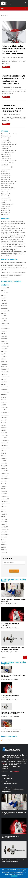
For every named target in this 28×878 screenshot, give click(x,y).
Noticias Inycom (7, 740)
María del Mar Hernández (7, 183)
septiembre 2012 (5, 504)
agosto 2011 (4, 537)
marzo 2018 (4, 361)
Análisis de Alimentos (20, 225)
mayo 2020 (3, 315)
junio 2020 (3, 313)
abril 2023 (3, 300)
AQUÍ (24, 872)
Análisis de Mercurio (14, 226)
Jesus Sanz (4, 165)
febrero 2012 (4, 521)
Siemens (10, 246)
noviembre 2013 (5, 473)
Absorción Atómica (9, 221)
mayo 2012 (3, 514)
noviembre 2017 (5, 371)
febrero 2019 (4, 338)
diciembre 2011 (5, 526)
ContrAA (23, 232)
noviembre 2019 (5, 323)
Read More (6, 66)
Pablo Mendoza (5, 193)
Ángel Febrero (4, 138)
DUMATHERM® (4, 236)
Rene (2, 202)
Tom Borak (3, 214)
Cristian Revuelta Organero (7, 150)
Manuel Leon (4, 179)
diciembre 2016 (5, 389)
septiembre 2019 (5, 328)
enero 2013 (4, 493)
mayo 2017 (3, 382)
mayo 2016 (3, 402)
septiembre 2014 (5, 448)
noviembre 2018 (5, 346)
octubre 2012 (4, 501)
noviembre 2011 (5, 529)
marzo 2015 (4, 432)
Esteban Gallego (5, 156)
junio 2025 (3, 290)
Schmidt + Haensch (4, 246)
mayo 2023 (3, 298)
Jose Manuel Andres (6, 167)
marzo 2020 (4, 318)
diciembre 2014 (5, 440)
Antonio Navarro (5, 142)
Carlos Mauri (4, 148)
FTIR (25, 236)
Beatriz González (5, 146)
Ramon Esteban (5, 200)
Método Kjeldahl (13, 241)
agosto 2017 (4, 379)
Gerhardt (4, 238)
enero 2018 (4, 366)
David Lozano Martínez (6, 152)
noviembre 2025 (5, 287)
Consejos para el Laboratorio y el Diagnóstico (11, 231)
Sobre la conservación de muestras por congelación (13, 600)
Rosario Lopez (4, 210)
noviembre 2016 (5, 392)
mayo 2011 (3, 544)
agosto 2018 (4, 351)
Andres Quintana (5, 136)
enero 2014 (4, 468)
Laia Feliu (3, 171)
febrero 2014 (4, 465)
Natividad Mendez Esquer (7, 187)
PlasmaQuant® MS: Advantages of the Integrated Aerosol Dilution (12, 648)
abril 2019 (3, 333)
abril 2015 (3, 430)
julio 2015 (3, 422)
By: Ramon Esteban (16, 87)
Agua (6, 223)
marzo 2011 (4, 549)
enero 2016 (4, 410)
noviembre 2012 (5, 499)
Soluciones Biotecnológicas (19, 246)
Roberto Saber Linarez (6, 204)
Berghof (14, 228)
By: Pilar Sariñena (13, 604)
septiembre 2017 (5, 376)
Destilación (13, 234)
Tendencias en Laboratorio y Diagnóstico (13, 253)
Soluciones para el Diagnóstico (9, 248)
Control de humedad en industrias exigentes (12, 265)
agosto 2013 (4, 481)
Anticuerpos (4, 225)
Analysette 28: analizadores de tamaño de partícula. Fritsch (13, 108)
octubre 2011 (4, 532)
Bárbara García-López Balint (7, 144)
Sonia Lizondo (4, 212)
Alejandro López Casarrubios (8, 133)
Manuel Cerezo (4, 177)
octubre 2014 (4, 445)
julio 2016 (3, 397)
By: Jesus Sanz (15, 731)
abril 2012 (3, 516)
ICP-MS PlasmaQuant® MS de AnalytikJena (10, 624)
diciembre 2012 (5, 496)
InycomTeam (4, 239)
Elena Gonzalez (5, 154)
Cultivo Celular (5, 234)
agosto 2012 (4, 506)
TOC (6, 255)
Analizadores (11, 223)
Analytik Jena (19, 223)
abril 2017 (3, 384)
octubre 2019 (4, 326)
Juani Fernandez (5, 169)
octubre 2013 (4, 476)
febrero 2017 (4, 387)
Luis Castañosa (4, 173)
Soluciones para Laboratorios (9, 250)
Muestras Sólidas (19, 239)
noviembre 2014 (5, 443)
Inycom (3, 763)
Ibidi (9, 238)
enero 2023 (4, 305)
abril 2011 (3, 547)
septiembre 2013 (5, 478)
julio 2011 (3, 539)
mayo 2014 (3, 458)
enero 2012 (4, 524)
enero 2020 (4, 320)
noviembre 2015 (5, 415)
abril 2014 (3, 460)
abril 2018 (3, 359)
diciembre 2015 (5, 412)
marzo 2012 (4, 519)
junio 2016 (3, 399)
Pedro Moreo (4, 196)
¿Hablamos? (15, 771)
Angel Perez (4, 140)
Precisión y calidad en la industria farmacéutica (13, 262)
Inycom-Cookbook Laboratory (8, 160)
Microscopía (12, 239)
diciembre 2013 (5, 470)
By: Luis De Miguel (18, 57)
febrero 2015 (4, 435)
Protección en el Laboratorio (14, 242)
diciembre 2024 (5, 293)
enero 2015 (4, 437)
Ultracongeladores (11, 255)
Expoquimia (13, 236)
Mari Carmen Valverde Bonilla (8, 181)
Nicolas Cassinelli (5, 189)
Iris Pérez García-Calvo (6, 162)
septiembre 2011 (5, 534)
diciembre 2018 (5, 343)
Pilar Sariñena (4, 198)
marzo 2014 (4, 463)
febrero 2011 (4, 552)
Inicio (2, 15)
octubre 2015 (4, 417)
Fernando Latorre (5, 158)
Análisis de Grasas (5, 226)
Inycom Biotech (19, 237)
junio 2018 (3, 354)
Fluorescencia (20, 236)
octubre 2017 (4, 374)
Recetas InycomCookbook (15, 244)
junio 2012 (3, 511)
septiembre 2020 (5, 310)
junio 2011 (3, 542)
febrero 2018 (4, 364)
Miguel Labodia (4, 185)
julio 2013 (3, 483)
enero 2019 (4, 341)
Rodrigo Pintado (5, 206)
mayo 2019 (3, 331)
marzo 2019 (4, 336)
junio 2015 (3, 425)
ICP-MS (12, 237)
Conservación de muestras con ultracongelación (13, 272)
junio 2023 (3, 295)
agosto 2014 (4, 450)
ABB (2, 221)
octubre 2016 (4, 394)
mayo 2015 (3, 427)
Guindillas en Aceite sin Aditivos (10, 729)
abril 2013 (3, 488)
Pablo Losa (3, 191)
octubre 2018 (4, 349)
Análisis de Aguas (12, 225)
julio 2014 (3, 453)
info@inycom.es (8, 781)
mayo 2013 (3, 486)
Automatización (6, 228)
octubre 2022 (4, 308)
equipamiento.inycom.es (10, 783)
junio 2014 (3, 455)
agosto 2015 (4, 420)
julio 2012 (3, 509)
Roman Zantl (4, 208)
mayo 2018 (3, 356)
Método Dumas (4, 241)
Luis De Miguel (4, 175)
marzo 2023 (4, 303)
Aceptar (14, 875)
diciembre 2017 (5, 369)
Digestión (18, 234)
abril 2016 (3, 404)
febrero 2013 (4, 491)
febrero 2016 (4, 407)
